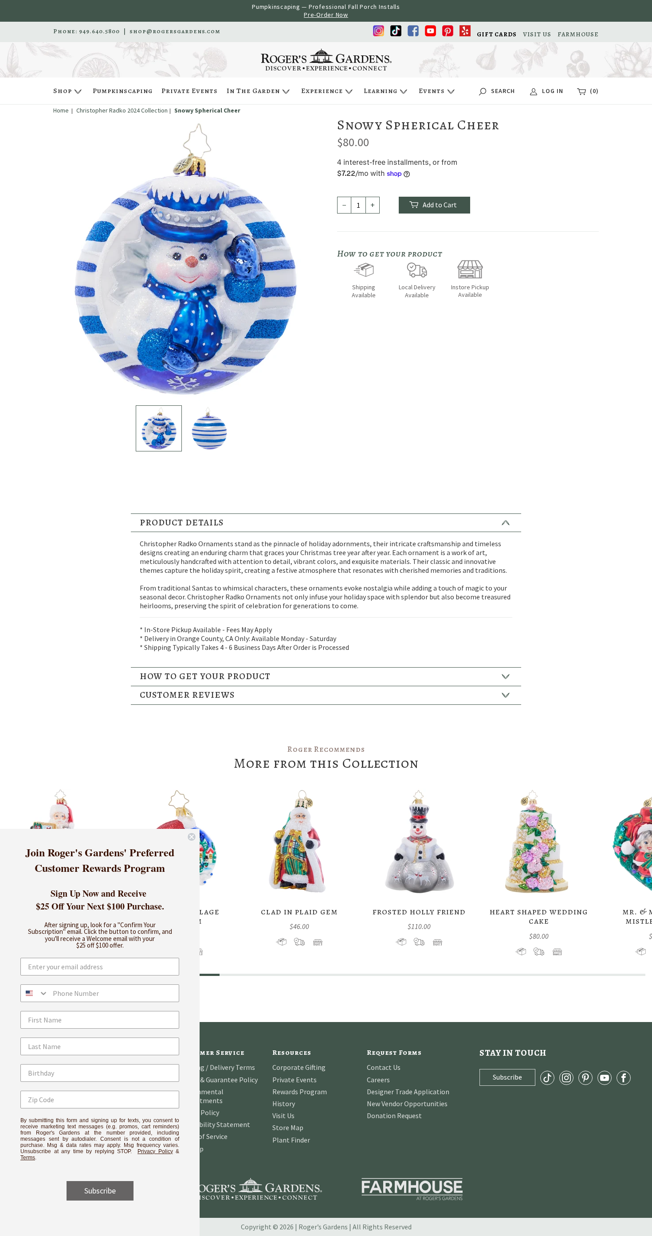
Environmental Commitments (200, 1096)
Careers (378, 1079)
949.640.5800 (99, 31)
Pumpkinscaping (123, 91)
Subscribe (100, 1190)
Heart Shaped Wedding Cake (539, 916)
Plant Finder (291, 1139)
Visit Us (283, 1115)
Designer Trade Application (408, 1091)
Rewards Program (299, 1091)
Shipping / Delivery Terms (216, 1067)
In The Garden (253, 91)
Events (432, 91)
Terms (27, 1157)
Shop (62, 91)
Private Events (189, 91)
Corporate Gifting (299, 1067)
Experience (322, 91)
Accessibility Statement (213, 1124)
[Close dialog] (191, 836)
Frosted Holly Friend (419, 911)
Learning (380, 91)
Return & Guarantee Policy (217, 1079)
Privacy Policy (155, 1151)
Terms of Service (202, 1136)
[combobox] (34, 993)
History (283, 1103)
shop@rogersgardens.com (175, 31)
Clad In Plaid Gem (299, 911)
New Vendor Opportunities (407, 1103)
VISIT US (537, 34)
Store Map (287, 1127)
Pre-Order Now (326, 15)
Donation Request (394, 1115)
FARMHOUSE (578, 34)
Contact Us (384, 1067)
